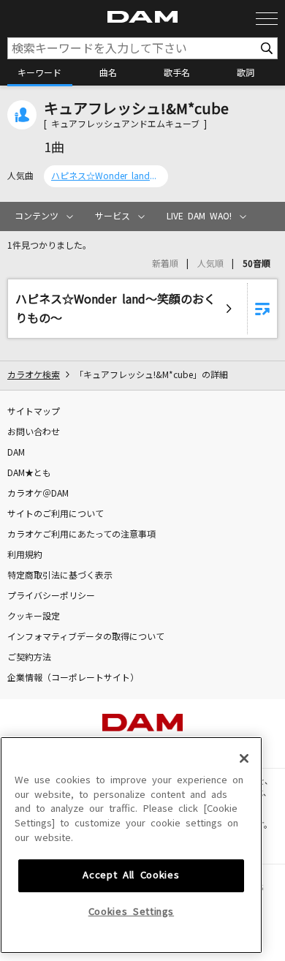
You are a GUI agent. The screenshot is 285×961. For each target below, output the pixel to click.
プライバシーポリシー (51, 596)
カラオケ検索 (33, 375)
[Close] (244, 758)
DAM (16, 452)
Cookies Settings (131, 911)
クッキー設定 (33, 616)
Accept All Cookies (131, 875)
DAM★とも (29, 473)
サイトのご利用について (55, 514)
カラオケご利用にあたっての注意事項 (81, 534)
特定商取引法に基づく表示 (60, 575)
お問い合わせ (33, 432)
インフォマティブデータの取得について (85, 637)
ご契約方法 (29, 657)
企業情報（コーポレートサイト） (73, 678)
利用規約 (24, 555)
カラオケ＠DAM (38, 493)
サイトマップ (33, 411)
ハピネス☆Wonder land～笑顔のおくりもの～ (106, 176)
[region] (131, 845)
